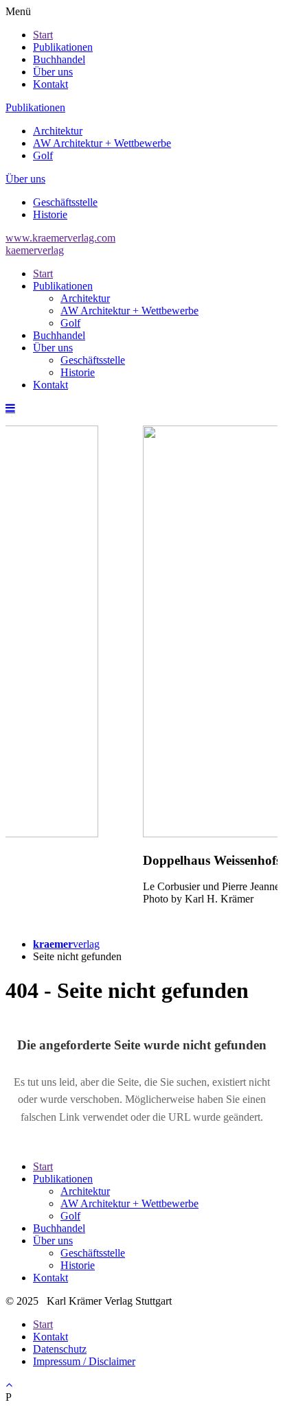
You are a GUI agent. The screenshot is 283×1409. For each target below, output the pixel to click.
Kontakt (50, 84)
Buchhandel (59, 59)
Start (43, 34)
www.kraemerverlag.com (60, 238)
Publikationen (63, 47)
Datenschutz (60, 1349)
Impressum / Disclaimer (84, 1361)
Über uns (53, 72)
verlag (66, 944)
